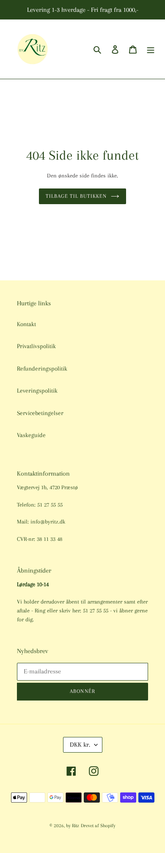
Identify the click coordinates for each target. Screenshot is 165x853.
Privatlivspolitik (36, 346)
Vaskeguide (31, 435)
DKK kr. (80, 744)
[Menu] (151, 49)
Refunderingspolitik (42, 368)
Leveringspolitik (37, 390)
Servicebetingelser (40, 413)
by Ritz (72, 825)
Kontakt (26, 324)
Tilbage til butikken (76, 196)
